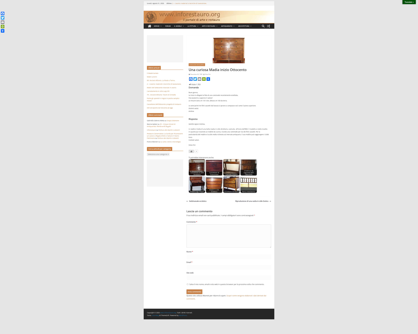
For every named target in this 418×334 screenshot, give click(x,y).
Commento (191, 222)
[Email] (2, 22)
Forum (168, 26)
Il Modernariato (152, 73)
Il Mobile (178, 26)
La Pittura (192, 26)
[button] (160, 26)
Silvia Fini (208, 74)
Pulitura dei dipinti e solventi (169, 130)
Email (189, 262)
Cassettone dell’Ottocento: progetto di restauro (164, 104)
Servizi (156, 26)
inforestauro (151, 130)
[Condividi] (2, 31)
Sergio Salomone (173, 120)
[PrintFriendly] (2, 26)
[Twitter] (2, 18)
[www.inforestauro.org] (209, 12)
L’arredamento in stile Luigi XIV (158, 91)
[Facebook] (2, 13)
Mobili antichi (152, 77)
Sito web (190, 273)
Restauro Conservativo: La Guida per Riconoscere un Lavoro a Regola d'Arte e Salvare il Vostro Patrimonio (165, 136)
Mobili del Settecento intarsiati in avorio (161, 88)
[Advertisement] (165, 48)
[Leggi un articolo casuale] (268, 26)
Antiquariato (226, 26)
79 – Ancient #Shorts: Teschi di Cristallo (161, 95)
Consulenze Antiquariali (197, 64)
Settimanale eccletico (197, 201)
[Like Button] (191, 151)
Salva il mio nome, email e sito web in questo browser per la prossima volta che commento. (226, 284)
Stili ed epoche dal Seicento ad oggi (160, 108)
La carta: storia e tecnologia (171, 142)
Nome (189, 251)
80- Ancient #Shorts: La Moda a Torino (161, 80)
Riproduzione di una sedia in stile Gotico (251, 201)
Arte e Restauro (208, 26)
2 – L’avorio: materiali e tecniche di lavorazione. (189, 3)
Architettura (243, 26)
